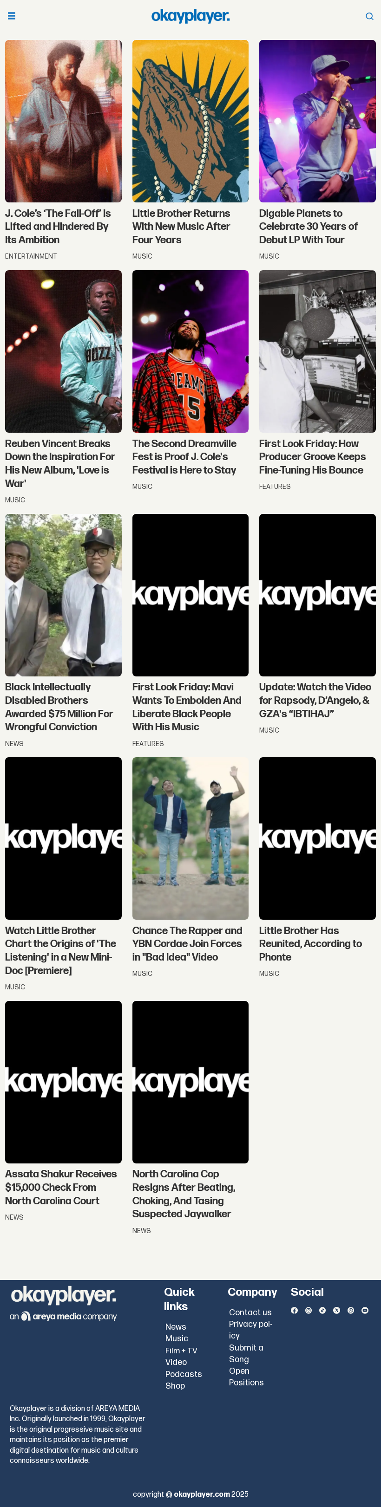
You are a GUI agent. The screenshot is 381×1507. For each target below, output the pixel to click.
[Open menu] (11, 16)
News (175, 1327)
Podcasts (183, 1374)
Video (176, 1362)
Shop (175, 1386)
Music (176, 1339)
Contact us (250, 1313)
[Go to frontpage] (190, 16)
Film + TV (181, 1351)
